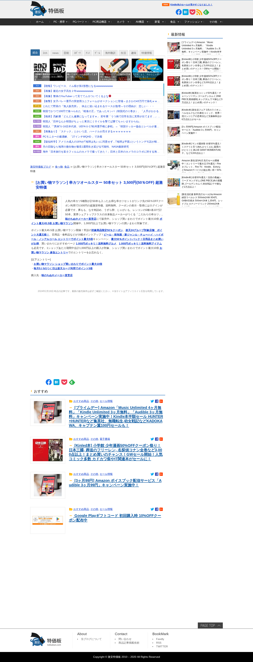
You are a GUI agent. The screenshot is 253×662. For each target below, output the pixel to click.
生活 (123, 53)
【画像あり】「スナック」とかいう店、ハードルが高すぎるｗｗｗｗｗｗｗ (87, 131)
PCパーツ (78, 21)
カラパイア (152, 147)
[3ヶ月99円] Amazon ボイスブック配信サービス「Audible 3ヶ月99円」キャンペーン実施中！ (115, 482)
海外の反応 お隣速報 (148, 127)
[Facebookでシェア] (179, 12)
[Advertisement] (97, 37)
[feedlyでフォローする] (206, 12)
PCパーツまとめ (150, 137)
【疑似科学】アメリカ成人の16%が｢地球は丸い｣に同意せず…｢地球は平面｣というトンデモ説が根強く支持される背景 (101, 142)
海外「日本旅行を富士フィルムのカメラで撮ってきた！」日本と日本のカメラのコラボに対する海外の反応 (101, 152)
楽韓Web (153, 111)
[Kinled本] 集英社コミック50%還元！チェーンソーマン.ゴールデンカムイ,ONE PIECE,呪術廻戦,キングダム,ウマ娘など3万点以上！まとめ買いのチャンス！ (202, 98)
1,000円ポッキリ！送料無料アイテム (140, 243)
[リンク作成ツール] (220, 12)
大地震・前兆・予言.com (148, 142)
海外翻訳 (110, 53)
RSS (158, 642)
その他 (213, 21)
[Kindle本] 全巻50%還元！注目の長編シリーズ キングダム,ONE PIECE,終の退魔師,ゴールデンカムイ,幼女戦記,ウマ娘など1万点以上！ (202, 182)
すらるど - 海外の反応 (148, 152)
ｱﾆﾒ (88, 53)
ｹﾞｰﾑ (97, 53)
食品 (66, 166)
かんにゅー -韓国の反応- (148, 121)
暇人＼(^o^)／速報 (149, 132)
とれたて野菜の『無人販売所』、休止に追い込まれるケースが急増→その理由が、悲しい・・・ (98, 106)
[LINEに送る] (172, 12)
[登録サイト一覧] (213, 12)
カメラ (121, 21)
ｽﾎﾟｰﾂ (77, 53)
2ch (45, 53)
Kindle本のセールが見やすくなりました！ (191, 4)
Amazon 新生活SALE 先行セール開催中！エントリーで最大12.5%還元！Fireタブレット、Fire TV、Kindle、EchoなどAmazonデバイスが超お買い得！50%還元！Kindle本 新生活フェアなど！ (201, 165)
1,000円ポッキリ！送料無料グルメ (96, 243)
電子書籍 (105, 439)
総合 (35, 52)
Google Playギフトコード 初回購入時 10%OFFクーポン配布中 (115, 518)
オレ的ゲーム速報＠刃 (148, 106)
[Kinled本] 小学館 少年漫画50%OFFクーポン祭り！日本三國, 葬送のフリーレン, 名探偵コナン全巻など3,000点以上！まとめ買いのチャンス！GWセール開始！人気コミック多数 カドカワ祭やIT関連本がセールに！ (116, 452)
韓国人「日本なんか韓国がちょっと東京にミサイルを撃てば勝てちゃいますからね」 (92, 121)
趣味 (133, 53)
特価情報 (147, 53)
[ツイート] (33, 382)
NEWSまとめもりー (149, 116)
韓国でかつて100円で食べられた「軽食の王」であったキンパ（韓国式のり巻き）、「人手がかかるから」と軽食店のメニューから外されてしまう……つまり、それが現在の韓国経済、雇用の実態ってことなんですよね (102, 111)
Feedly (160, 639)
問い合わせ (125, 639)
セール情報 (106, 401)
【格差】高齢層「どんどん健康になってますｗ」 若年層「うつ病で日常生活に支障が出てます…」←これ (101, 116)
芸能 (66, 53)
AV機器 (140, 21)
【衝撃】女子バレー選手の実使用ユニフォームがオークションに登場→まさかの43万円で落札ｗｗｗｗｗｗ (101, 101)
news (55, 53)
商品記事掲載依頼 (129, 642)
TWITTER (162, 646)
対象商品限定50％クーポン (107, 230)
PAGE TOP (210, 625)
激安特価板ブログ (40, 166)
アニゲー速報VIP (150, 86)
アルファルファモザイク (148, 101)
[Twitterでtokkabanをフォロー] (165, 12)
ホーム (40, 21)
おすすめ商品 (81, 401)
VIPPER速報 (152, 96)
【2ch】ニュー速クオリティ (148, 91)
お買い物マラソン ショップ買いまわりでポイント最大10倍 (68, 264)
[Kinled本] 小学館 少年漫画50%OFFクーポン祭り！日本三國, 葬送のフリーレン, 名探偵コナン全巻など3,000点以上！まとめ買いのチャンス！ (202, 81)
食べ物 (59, 166)
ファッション (192, 21)
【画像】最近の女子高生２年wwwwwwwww (68, 91)
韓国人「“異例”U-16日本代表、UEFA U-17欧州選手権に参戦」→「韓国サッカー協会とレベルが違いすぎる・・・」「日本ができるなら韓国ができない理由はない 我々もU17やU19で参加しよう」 (101, 126)
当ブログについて (91, 639)
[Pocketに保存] (192, 12)
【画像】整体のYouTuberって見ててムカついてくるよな (76, 96)
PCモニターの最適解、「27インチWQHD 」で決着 (72, 136)
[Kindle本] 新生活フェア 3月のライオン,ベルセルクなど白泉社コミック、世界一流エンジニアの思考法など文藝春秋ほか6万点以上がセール (202, 115)
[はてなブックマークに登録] (186, 12)
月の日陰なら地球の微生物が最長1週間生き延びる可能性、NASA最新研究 (86, 146)
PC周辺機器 (99, 21)
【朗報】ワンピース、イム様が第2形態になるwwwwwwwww (78, 86)
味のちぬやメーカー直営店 (80, 219)
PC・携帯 (59, 21)
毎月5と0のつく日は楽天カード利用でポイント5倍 (63, 268)
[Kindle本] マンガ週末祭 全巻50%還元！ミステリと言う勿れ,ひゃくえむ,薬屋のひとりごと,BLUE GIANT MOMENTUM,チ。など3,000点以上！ (202, 148)
